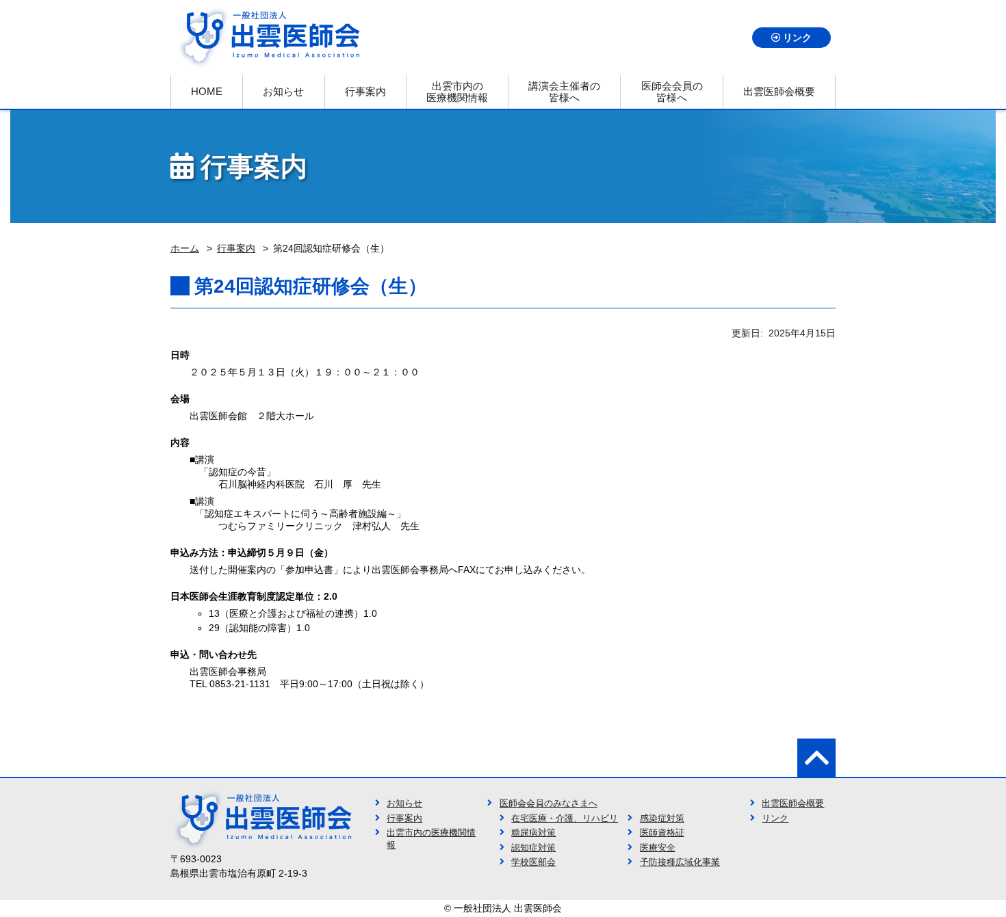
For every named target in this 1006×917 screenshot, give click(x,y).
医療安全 (657, 848)
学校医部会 (533, 862)
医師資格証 (662, 833)
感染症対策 (662, 818)
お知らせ (404, 803)
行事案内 (404, 818)
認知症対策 (533, 848)
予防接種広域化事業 (680, 862)
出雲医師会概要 (793, 803)
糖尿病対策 (533, 833)
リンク (797, 37)
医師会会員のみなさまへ (548, 803)
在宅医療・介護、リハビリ (564, 818)
